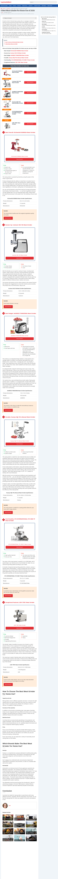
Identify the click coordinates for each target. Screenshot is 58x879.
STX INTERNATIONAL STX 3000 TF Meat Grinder (49, 30)
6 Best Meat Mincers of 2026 (11, 43)
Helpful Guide (37, 5)
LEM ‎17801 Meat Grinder (46, 33)
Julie (2, 12)
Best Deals (50, 5)
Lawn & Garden (4, 5)
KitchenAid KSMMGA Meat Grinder (48, 19)
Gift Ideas (44, 5)
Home (14, 5)
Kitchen (4, 8)
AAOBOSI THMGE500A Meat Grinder (49, 25)
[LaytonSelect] (1, 8)
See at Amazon (30, 72)
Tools (10, 5)
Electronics (24, 5)
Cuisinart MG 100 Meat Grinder (48, 22)
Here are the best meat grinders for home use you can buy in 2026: (48, 17)
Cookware (8, 8)
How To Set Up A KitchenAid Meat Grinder (14, 42)
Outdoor (31, 5)
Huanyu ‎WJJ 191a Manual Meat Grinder (49, 27)
